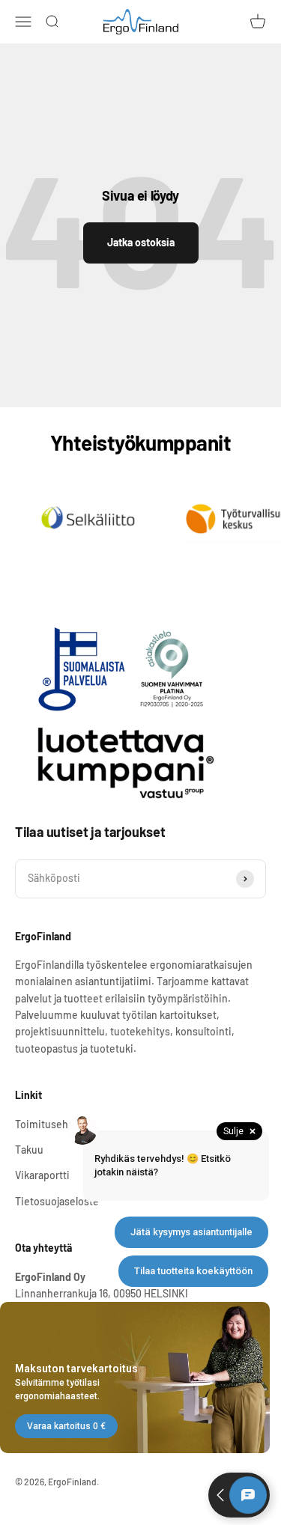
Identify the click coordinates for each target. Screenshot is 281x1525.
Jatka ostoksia (141, 242)
